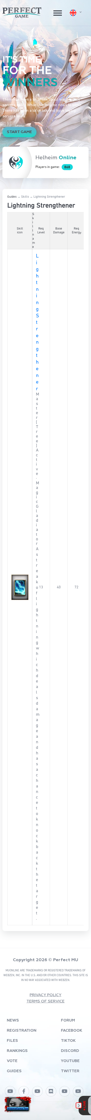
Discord (70, 1051)
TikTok (68, 1041)
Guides (12, 196)
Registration (21, 1031)
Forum (68, 1021)
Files (12, 1041)
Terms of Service (45, 1001)
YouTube (70, 1061)
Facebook (71, 1031)
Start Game (19, 132)
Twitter (70, 1071)
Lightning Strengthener (37, 322)
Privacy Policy (45, 995)
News (13, 1021)
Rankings (17, 1051)
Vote (12, 1061)
